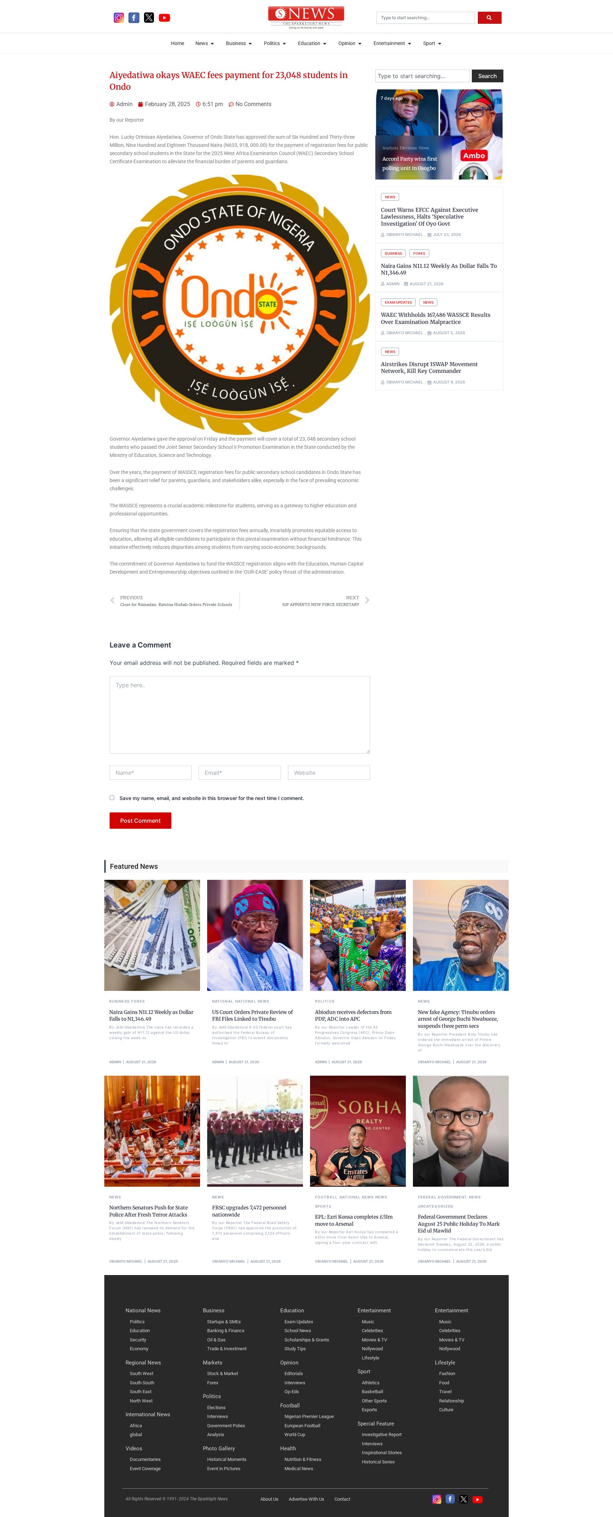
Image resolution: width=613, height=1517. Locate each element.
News (424, 147)
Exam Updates (398, 302)
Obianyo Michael (434, 1062)
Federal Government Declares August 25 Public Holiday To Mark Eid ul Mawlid (459, 1224)
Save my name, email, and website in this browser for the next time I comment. (212, 798)
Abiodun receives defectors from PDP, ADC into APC (353, 1015)
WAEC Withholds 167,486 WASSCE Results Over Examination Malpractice (436, 318)
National (222, 1001)
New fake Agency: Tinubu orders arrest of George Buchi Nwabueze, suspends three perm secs (458, 1019)
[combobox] (425, 18)
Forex (419, 253)
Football (326, 1197)
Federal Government (442, 1197)
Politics (325, 1001)
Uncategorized (435, 1206)
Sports (323, 1206)
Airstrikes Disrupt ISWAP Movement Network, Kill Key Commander (429, 368)
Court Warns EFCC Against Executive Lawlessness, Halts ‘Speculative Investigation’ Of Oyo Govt (429, 216)
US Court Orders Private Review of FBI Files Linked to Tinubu (252, 1015)
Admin (115, 1062)
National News (252, 1001)
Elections (408, 147)
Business (393, 253)
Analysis (390, 147)
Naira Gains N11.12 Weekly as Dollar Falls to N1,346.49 (151, 1015)
